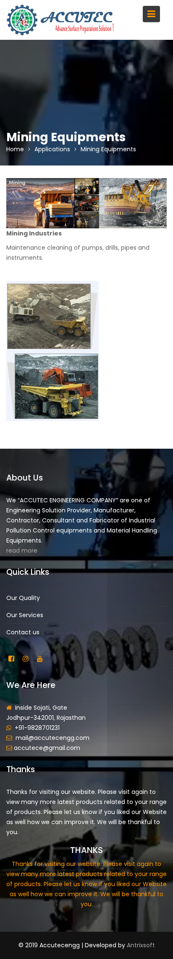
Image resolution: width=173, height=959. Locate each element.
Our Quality (23, 597)
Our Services (24, 614)
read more (21, 550)
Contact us (22, 632)
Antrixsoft (141, 945)
